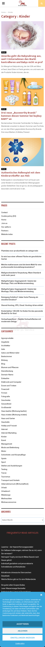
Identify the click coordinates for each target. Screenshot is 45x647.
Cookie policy (19, 643)
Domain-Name (7, 375)
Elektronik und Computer (11, 382)
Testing (4, 469)
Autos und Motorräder (10, 353)
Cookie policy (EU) (8, 216)
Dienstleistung (7, 371)
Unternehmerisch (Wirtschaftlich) (14, 484)
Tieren (3, 473)
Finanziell (5, 389)
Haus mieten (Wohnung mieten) (14, 415)
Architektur (5, 346)
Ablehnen (22, 631)
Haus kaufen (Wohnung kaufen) (14, 411)
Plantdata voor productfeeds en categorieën (19, 251)
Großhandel (6, 407)
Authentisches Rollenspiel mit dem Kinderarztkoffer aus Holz (20, 174)
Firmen (4, 393)
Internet (4, 429)
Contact (4, 212)
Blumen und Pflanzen (9, 367)
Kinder (4, 52)
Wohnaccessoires (8, 502)
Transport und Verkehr (10, 480)
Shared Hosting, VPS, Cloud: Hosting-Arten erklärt (22, 305)
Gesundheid (6, 404)
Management (6, 444)
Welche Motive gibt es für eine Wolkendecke (18, 579)
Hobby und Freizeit (9, 426)
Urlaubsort (5, 491)
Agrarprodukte (7, 338)
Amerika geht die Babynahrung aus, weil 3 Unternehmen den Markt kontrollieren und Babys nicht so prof (22, 59)
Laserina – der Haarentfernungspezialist (17, 547)
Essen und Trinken (8, 386)
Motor (3, 451)
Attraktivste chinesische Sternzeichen (16, 573)
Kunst (3, 440)
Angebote (5, 342)
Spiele (3, 458)
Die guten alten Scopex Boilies (13, 585)
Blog (3, 364)
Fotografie (5, 396)
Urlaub (4, 488)
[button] (41, 595)
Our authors (6, 227)
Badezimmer (6, 356)
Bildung (4, 360)
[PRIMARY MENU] (3, 3)
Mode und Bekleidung (10, 448)
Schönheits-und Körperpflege (13, 455)
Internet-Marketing (8, 433)
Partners (4, 231)
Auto (3, 349)
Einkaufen (5, 378)
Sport (3, 462)
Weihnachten (6, 499)
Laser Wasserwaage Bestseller (13, 588)
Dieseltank (5, 576)
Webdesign (5, 495)
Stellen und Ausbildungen (11, 466)
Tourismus (5, 477)
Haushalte (5, 422)
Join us (4, 223)
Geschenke (5, 400)
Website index (7, 234)
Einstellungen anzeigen (22, 638)
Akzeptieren (22, 624)
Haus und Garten (8, 418)
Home (3, 220)
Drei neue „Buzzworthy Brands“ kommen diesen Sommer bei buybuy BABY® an (21, 116)
